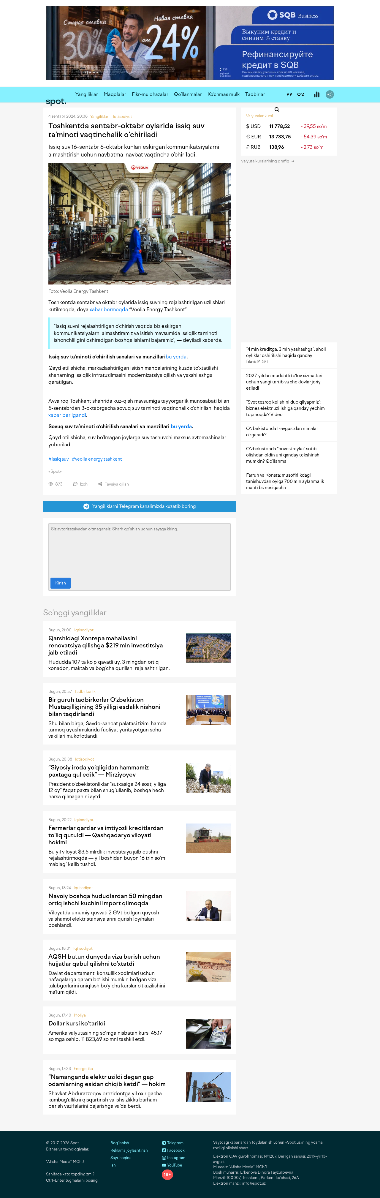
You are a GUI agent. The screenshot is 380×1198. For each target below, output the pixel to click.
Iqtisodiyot (84, 630)
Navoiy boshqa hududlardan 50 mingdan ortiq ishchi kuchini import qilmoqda (105, 899)
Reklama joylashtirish (129, 1150)
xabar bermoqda (109, 309)
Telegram (174, 1143)
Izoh (83, 484)
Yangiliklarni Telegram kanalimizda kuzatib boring (143, 506)
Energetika (83, 1068)
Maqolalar (115, 94)
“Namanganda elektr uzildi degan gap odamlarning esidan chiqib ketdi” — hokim (107, 1080)
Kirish (60, 583)
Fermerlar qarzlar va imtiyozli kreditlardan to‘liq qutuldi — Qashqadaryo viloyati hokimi (106, 835)
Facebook (175, 1150)
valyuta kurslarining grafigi (266, 161)
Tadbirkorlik (85, 691)
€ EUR (253, 137)
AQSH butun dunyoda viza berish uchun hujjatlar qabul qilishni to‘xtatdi (104, 960)
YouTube (174, 1165)
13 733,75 (280, 137)
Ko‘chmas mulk (224, 94)
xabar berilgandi (67, 415)
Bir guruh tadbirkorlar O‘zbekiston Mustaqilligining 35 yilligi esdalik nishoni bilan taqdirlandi (104, 706)
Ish (113, 1165)
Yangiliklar (86, 94)
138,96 (276, 147)
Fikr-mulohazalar (150, 94)
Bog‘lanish (119, 1143)
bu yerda (176, 357)
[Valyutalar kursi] (316, 94)
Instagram (175, 1158)
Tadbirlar (255, 94)
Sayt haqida (121, 1158)
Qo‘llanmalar (188, 94)
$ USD (253, 126)
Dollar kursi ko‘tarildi (76, 1023)
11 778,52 (279, 126)
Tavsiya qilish (116, 484)
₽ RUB (253, 147)
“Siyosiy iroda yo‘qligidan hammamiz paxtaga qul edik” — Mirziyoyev (98, 771)
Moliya (80, 1015)
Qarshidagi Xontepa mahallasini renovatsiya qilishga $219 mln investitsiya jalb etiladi (105, 645)
